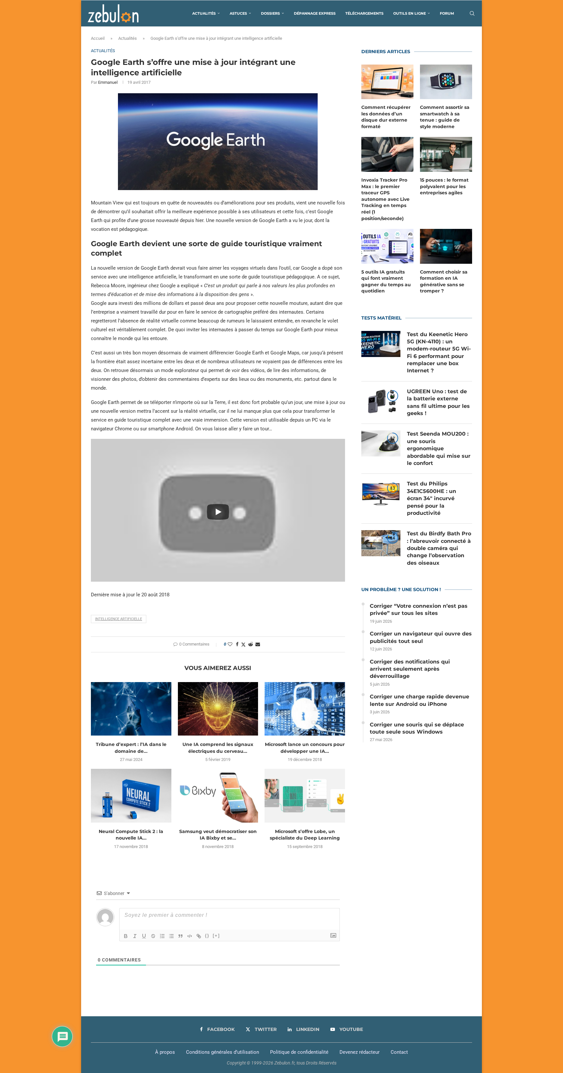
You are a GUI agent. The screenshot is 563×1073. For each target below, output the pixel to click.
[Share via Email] (257, 644)
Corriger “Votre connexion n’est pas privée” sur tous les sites (419, 609)
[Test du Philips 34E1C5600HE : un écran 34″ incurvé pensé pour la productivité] (380, 493)
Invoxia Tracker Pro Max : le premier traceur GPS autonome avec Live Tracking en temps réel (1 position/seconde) (385, 199)
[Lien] (198, 936)
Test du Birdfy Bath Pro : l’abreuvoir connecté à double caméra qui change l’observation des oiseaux (439, 548)
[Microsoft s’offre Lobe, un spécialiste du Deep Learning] (305, 795)
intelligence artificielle (118, 619)
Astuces (238, 13)
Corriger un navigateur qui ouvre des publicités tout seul (421, 637)
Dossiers (270, 13)
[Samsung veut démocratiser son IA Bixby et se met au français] (218, 795)
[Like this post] (230, 644)
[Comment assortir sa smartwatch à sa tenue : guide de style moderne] (446, 82)
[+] (216, 935)
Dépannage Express (315, 13)
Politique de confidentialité (299, 1052)
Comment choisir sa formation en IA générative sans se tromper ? (444, 281)
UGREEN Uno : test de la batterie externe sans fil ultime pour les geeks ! (438, 402)
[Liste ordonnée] (162, 936)
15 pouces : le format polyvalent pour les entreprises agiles (444, 186)
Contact (399, 1052)
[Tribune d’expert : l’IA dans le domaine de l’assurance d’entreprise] (131, 709)
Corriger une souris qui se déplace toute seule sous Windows (417, 728)
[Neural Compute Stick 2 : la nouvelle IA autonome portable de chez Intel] (131, 795)
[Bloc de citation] (180, 936)
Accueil (98, 38)
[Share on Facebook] (237, 644)
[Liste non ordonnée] (171, 936)
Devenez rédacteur (359, 1052)
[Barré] (153, 936)
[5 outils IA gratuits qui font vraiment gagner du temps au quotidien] (387, 246)
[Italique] (134, 936)
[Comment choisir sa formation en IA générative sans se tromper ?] (446, 246)
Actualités (204, 13)
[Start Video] (218, 512)
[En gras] (125, 936)
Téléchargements (364, 13)
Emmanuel (108, 82)
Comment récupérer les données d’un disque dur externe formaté (386, 116)
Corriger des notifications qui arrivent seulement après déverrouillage (410, 669)
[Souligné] (144, 936)
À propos (165, 1052)
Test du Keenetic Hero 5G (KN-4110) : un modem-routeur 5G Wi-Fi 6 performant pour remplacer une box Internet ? (439, 352)
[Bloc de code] (189, 936)
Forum (447, 13)
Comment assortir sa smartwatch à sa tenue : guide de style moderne (444, 116)
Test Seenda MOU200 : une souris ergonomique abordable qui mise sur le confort (438, 448)
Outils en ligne (409, 13)
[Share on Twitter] (243, 644)
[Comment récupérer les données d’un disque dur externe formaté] (387, 82)
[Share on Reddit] (250, 644)
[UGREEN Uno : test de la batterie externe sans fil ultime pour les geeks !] (380, 401)
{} (207, 935)
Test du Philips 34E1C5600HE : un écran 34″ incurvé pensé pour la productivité (431, 498)
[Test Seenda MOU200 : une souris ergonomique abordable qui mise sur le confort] (380, 443)
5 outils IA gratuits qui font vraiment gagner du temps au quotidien (386, 281)
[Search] (472, 13)
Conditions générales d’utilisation (222, 1052)
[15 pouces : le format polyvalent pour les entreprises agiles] (446, 154)
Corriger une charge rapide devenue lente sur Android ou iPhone (419, 700)
